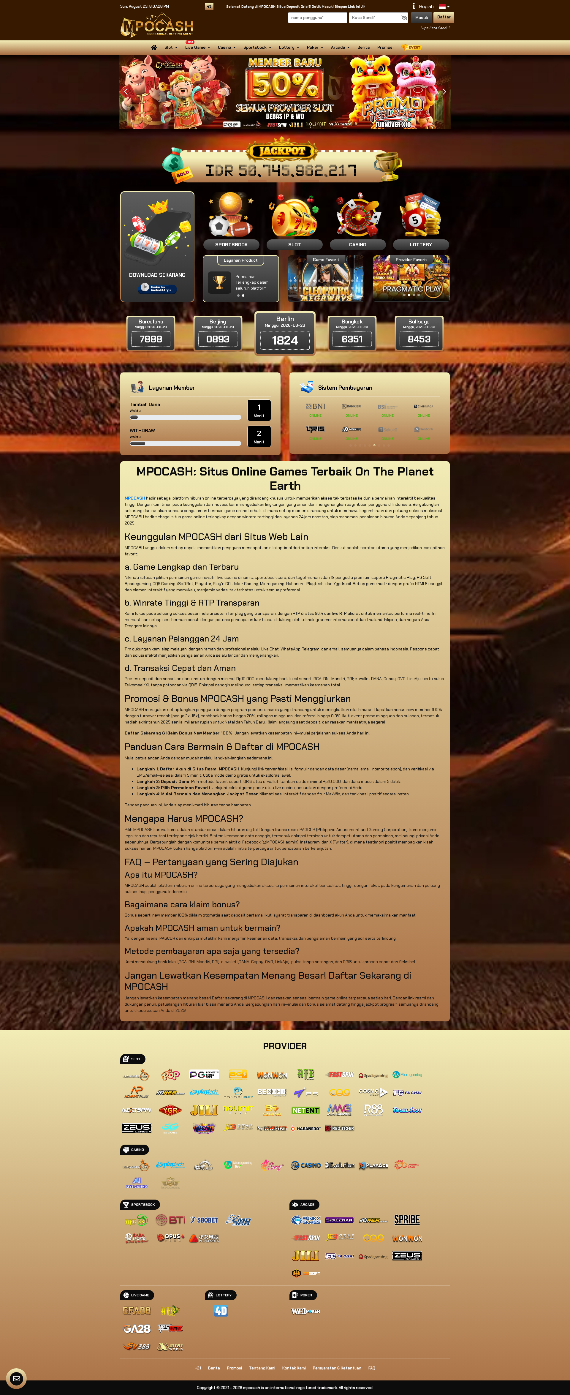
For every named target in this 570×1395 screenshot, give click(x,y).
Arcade (338, 47)
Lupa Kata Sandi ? (435, 28)
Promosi (385, 47)
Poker (313, 47)
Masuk (421, 17)
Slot (168, 47)
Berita (363, 47)
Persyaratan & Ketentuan (337, 1368)
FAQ (371, 1368)
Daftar (444, 17)
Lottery (286, 47)
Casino (224, 47)
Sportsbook (255, 47)
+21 (198, 1368)
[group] (411, 278)
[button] (444, 91)
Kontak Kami (294, 1368)
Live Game (195, 47)
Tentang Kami (262, 1368)
